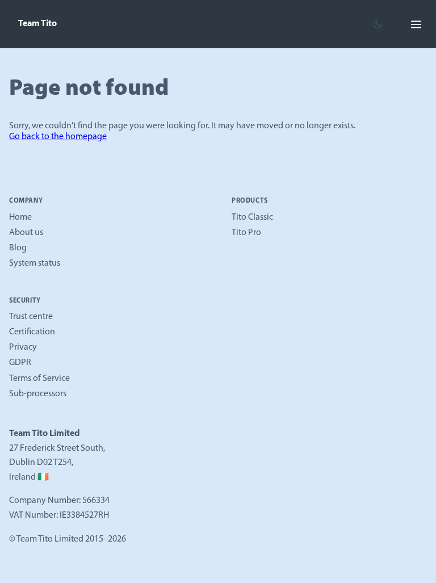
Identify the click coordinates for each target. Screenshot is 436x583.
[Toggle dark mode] (377, 24)
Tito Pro (246, 232)
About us (26, 232)
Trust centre (31, 316)
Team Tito (37, 23)
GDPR (20, 362)
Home (20, 217)
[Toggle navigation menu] (416, 24)
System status (34, 263)
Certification (32, 332)
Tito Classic (252, 217)
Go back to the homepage (58, 136)
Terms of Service (39, 378)
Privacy (23, 347)
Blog (18, 248)
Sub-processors (37, 394)
